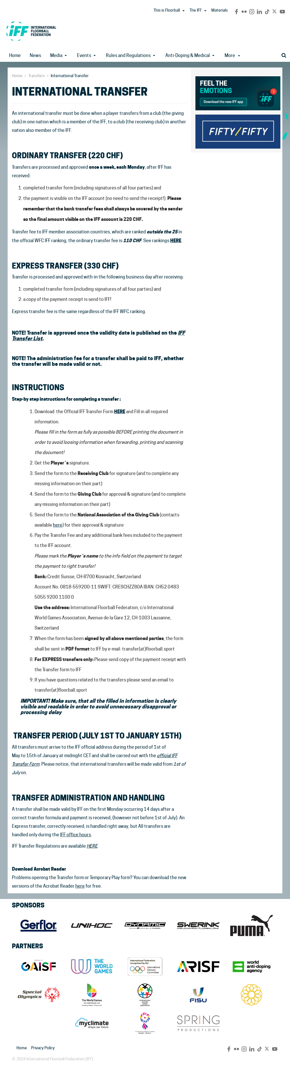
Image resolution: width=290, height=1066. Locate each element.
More (230, 55)
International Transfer (70, 75)
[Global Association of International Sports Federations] (38, 966)
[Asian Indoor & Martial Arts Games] (145, 1023)
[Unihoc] (91, 925)
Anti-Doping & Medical (187, 55)
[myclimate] (91, 1023)
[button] (183, 11)
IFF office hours (75, 834)
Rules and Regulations (128, 55)
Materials (219, 10)
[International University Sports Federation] (198, 995)
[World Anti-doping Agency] (251, 966)
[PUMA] (251, 925)
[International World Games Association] (91, 966)
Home (15, 55)
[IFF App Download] (237, 92)
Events (84, 55)
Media (56, 55)
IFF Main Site (31, 31)
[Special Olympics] (38, 995)
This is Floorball (166, 10)
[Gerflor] (38, 925)
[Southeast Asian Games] (251, 995)
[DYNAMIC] (145, 925)
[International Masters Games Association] (145, 995)
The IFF (195, 10)
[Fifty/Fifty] (237, 130)
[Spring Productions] (198, 1023)
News (35, 55)
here (57, 525)
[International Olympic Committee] (145, 966)
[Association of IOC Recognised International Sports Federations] (198, 966)
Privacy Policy (43, 1048)
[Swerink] (198, 925)
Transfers (36, 75)
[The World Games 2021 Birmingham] (91, 995)
